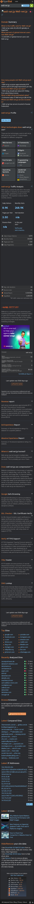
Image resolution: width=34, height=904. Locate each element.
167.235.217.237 (7, 791)
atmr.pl (4, 673)
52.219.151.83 (6, 784)
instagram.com (25, 637)
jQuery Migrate (24, 177)
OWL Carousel (24, 155)
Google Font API (9, 163)
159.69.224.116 (6, 774)
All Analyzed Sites (7, 902)
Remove (8, 858)
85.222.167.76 (6, 789)
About (25, 902)
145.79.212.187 (6, 798)
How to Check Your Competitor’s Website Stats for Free (21, 835)
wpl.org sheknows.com (10, 758)
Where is (17, 451)
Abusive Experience (17, 438)
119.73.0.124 (6, 779)
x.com (7, 640)
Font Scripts (7, 160)
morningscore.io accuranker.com (14, 746)
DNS (17, 583)
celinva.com (6, 688)
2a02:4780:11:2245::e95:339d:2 (12, 796)
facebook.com (10, 637)
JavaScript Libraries (22, 171)
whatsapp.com (25, 652)
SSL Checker (17, 513)
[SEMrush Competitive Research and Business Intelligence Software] (10, 307)
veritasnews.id (6, 669)
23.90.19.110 (6, 781)
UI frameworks (23, 143)
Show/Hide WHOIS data (13, 854)
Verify (17, 539)
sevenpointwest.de (8, 661)
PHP (21, 165)
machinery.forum (7, 680)
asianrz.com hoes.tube (10, 751)
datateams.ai (6, 666)
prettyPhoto (23, 179)
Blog (15, 902)
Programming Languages (23, 161)
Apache (6, 146)
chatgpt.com (9, 647)
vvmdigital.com (7, 685)
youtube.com (24, 635)
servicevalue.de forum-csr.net (13, 729)
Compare (26, 5)
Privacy (20, 902)
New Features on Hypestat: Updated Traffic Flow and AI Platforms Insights (19, 826)
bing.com (8, 645)
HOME (16, 1)
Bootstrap (23, 146)
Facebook (23, 153)
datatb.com (6, 678)
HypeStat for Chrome (18, 714)
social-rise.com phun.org (11, 753)
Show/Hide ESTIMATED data (15, 848)
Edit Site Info (6, 120)
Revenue (17, 401)
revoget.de (5, 695)
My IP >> (29, 804)
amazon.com (24, 640)
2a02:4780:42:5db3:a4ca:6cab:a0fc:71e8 (16, 772)
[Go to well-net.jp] (2, 15)
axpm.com (5, 671)
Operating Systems (6, 171)
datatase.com (6, 692)
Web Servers (7, 143)
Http (17, 560)
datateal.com (6, 676)
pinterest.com (9, 652)
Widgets (21, 150)
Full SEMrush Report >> (26, 374)
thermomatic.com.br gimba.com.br (14, 725)
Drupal (6, 153)
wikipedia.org (9, 650)
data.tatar (5, 690)
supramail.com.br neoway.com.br (14, 734)
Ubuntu (6, 175)
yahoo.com (24, 647)
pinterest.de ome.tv (9, 737)
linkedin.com (24, 645)
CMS (4, 150)
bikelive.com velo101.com (11, 748)
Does (17, 467)
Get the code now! (17, 875)
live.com (23, 650)
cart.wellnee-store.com (10, 683)
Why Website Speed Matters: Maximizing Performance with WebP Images (20, 818)
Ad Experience (17, 425)
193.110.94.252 (6, 793)
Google (17, 494)
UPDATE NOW (17, 384)
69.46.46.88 (5, 777)
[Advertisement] (17, 60)
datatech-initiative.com (10, 664)
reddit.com (24, 642)
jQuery (22, 175)
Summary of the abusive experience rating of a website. (16, 443)
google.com (9, 635)
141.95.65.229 (6, 800)
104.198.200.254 (7, 767)
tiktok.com (8, 642)
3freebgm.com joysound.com (12, 744)
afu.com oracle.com (9, 739)
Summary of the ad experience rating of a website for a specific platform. (14, 429)
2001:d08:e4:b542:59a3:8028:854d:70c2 (16, 786)
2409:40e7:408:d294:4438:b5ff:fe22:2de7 (16, 770)
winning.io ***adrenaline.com (12, 732)
